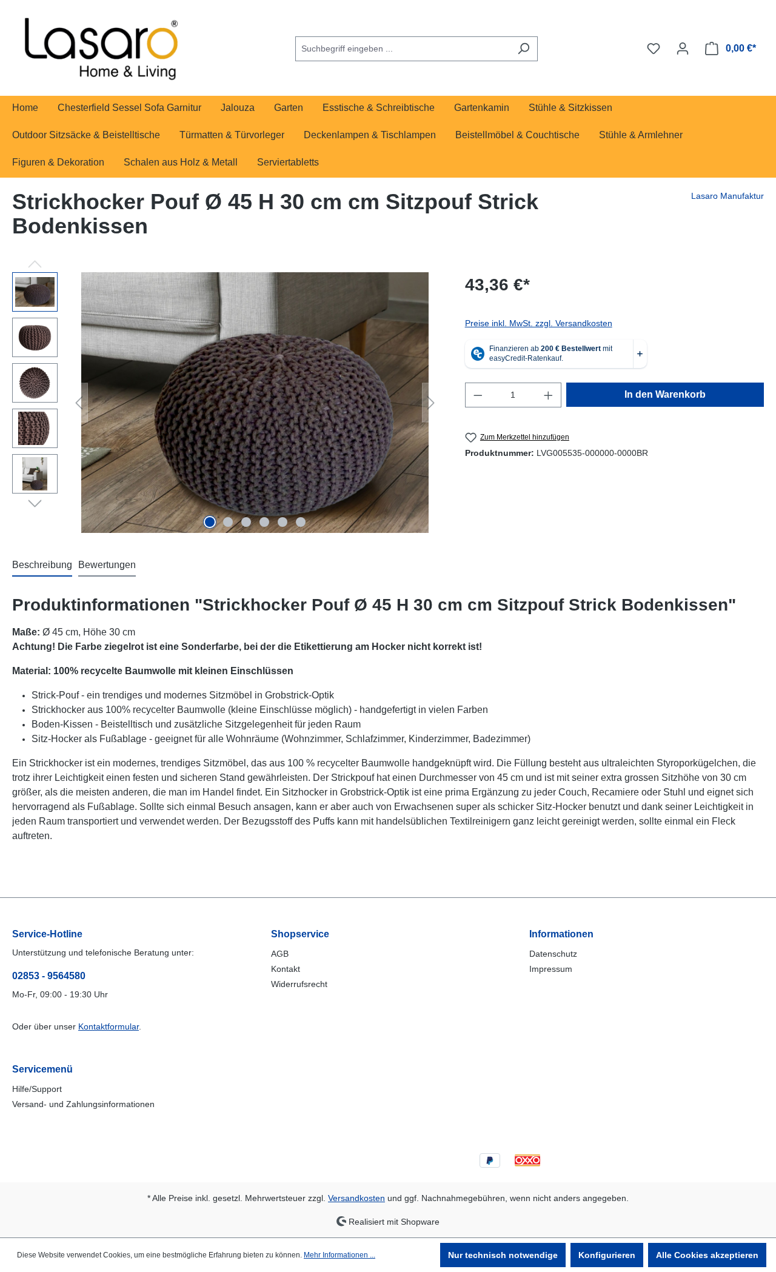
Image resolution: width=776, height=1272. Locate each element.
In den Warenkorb (665, 394)
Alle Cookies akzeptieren (707, 1255)
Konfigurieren (606, 1255)
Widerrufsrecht (299, 984)
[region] (226, 402)
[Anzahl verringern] (477, 395)
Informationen (561, 934)
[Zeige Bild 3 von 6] (246, 522)
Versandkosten (356, 1198)
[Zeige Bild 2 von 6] (228, 522)
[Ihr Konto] (682, 48)
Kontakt (285, 969)
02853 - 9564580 (48, 976)
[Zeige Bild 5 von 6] (282, 522)
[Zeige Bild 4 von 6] (264, 522)
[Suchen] (523, 48)
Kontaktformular (108, 1026)
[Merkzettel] (653, 48)
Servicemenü (42, 1069)
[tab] (42, 566)
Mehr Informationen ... (339, 1255)
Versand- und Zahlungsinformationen (83, 1104)
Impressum (550, 969)
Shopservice (300, 934)
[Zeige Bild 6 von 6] (301, 522)
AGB (280, 954)
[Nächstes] (431, 403)
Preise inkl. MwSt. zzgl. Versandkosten (538, 323)
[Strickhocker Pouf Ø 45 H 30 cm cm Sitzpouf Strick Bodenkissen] (255, 402)
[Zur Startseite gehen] (103, 46)
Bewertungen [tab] (107, 565)
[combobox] (402, 48)
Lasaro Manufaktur (727, 196)
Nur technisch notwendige (503, 1255)
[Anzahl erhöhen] (548, 395)
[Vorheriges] (79, 403)
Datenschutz (553, 954)
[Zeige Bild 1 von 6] (210, 522)
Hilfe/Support (37, 1089)
